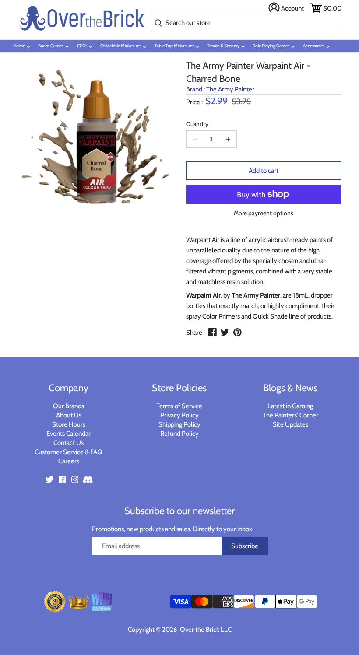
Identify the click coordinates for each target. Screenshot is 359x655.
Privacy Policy (179, 415)
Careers (68, 461)
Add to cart (263, 171)
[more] (228, 139)
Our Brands (68, 406)
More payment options (263, 213)
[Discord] (87, 479)
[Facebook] (62, 479)
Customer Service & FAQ (68, 452)
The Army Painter (230, 89)
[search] (156, 23)
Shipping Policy (179, 424)
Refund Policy (179, 434)
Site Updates (290, 424)
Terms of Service (179, 406)
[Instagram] (74, 479)
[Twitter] (49, 479)
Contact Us (68, 443)
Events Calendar (68, 434)
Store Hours (68, 424)
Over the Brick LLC (205, 630)
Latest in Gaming (290, 406)
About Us (68, 415)
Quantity (197, 123)
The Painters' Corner (290, 415)
